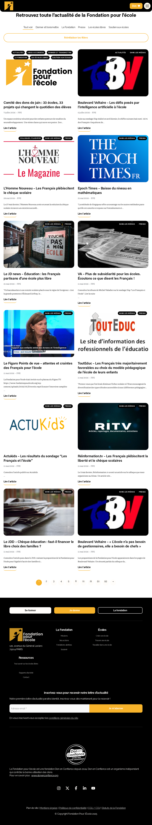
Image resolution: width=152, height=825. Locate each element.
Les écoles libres (97, 27)
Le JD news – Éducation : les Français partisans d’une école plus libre (32, 276)
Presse (81, 27)
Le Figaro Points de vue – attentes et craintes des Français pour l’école (38, 365)
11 (83, 581)
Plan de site (32, 808)
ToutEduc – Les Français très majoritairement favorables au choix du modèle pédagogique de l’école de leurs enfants (112, 367)
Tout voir (28, 27)
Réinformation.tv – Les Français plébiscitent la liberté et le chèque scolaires (113, 458)
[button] (30, 610)
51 (98, 581)
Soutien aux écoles (119, 27)
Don (134, 5)
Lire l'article (10, 128)
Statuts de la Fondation (114, 808)
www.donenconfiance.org (44, 775)
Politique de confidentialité (72, 808)
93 (105, 581)
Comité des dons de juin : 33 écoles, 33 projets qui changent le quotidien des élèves (37, 104)
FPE (20, 112)
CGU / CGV (94, 808)
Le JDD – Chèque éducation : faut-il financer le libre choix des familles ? (39, 543)
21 (91, 581)
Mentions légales (48, 808)
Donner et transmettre (47, 27)
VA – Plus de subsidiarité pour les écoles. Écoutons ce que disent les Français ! (109, 276)
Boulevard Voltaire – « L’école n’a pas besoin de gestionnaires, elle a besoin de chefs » (111, 543)
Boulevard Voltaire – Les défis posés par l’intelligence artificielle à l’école (108, 104)
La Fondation (68, 27)
